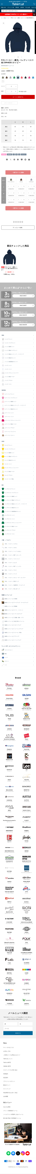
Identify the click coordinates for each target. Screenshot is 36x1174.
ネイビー (24, 154)
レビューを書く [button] (19, 227)
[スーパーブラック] (25, 77)
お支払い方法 (6, 1051)
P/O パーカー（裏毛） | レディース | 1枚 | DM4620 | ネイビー (9, 268)
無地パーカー (7, 17)
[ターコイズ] (33, 77)
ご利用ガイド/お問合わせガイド (11, 1055)
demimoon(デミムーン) (7, 65)
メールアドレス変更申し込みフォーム (13, 1114)
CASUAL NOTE (7, 1066)
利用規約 (5, 1073)
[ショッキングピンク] (29, 77)
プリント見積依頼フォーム (10, 1110)
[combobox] (18, 11)
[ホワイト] (3, 81)
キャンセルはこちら (8, 1047)
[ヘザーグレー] (10, 77)
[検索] (33, 11)
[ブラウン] (6, 77)
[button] (2, 4)
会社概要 (5, 1096)
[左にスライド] (14, 57)
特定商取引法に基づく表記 (10, 1092)
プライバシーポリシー (9, 1081)
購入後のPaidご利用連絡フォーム (12, 1118)
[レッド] (21, 77)
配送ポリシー (6, 1085)
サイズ (3, 86)
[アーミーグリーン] (3, 77)
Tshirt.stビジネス (14, 1166)
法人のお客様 (6, 1107)
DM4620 (9, 154)
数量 (2, 91)
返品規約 (5, 1077)
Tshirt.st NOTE (7, 1062)
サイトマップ (6, 1088)
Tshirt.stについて (7, 1058)
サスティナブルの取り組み (10, 1070)
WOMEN (4, 154)
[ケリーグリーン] (14, 77)
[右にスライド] (22, 57)
